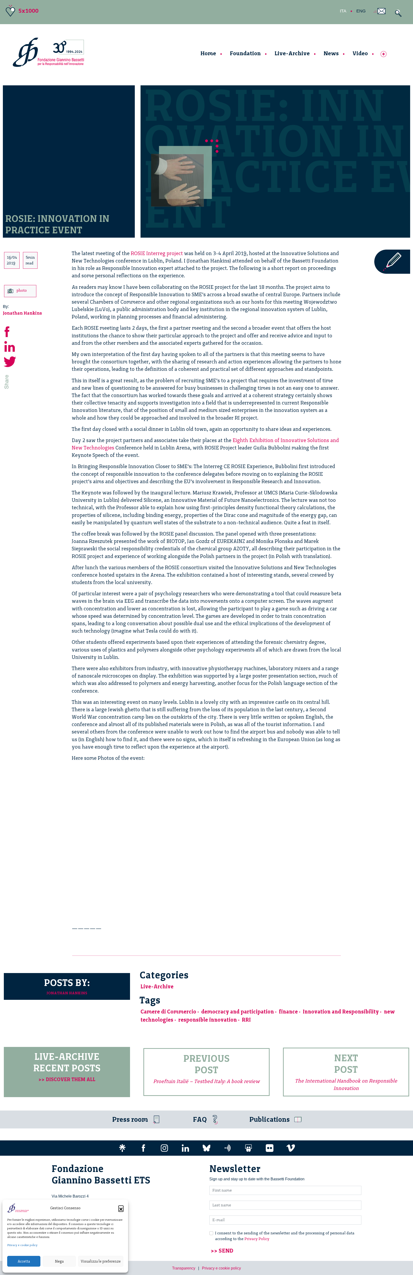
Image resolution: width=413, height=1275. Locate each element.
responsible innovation (207, 1020)
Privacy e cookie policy (22, 1245)
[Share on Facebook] (10, 331)
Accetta (24, 1261)
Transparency (183, 1268)
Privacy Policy (257, 1239)
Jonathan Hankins (22, 313)
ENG (361, 11)
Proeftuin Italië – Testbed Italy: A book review (206, 1081)
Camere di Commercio (168, 1011)
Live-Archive (292, 53)
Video (360, 53)
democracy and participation (237, 1011)
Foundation (245, 53)
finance (288, 1011)
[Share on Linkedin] (10, 346)
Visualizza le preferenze (101, 1261)
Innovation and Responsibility (341, 1011)
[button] (121, 1208)
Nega (59, 1261)
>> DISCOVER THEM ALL (66, 1079)
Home (208, 53)
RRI (246, 1020)
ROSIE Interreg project (157, 253)
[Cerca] (397, 13)
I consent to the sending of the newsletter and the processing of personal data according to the (284, 1236)
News (331, 53)
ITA (343, 11)
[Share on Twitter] (10, 361)
